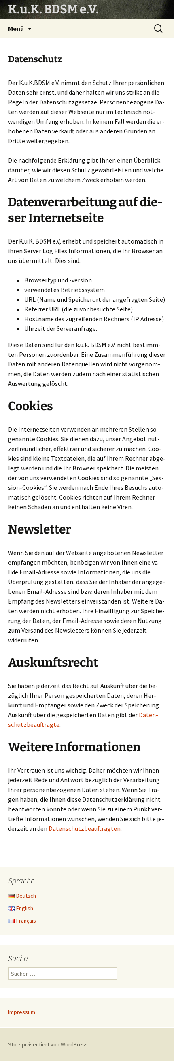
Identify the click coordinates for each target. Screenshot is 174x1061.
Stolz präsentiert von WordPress (48, 1044)
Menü (16, 28)
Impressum (21, 1012)
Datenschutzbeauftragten (85, 828)
